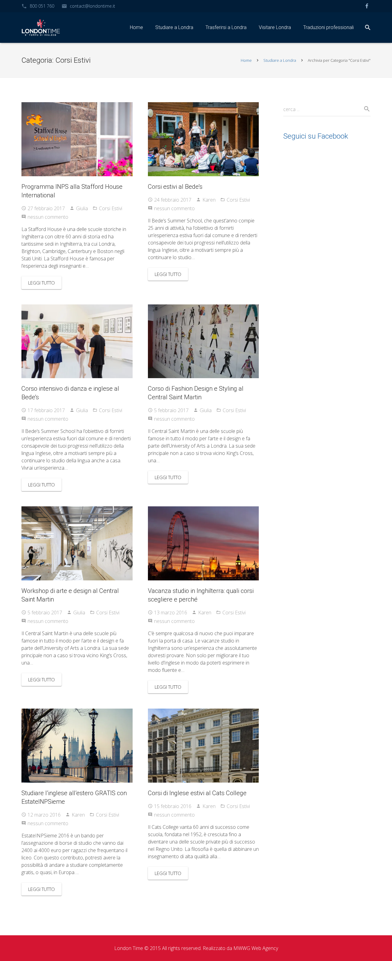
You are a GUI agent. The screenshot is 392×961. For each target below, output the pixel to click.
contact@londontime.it (92, 6)
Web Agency (264, 948)
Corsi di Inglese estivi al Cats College (197, 793)
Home (246, 60)
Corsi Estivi (110, 208)
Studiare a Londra (279, 60)
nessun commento (48, 217)
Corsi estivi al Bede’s (175, 186)
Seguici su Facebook (315, 136)
